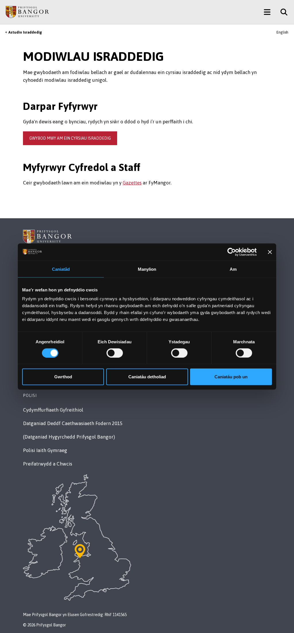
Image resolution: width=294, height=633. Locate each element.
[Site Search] (281, 12)
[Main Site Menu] (267, 12)
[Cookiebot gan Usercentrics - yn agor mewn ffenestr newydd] (231, 252)
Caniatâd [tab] (61, 268)
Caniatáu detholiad (147, 376)
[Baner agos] (270, 252)
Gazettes (132, 183)
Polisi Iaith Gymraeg (45, 450)
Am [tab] (233, 268)
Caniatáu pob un (230, 376)
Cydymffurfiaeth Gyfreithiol (53, 410)
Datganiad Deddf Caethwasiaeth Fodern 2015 (72, 423)
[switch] (115, 352)
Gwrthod (63, 376)
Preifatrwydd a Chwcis (47, 464)
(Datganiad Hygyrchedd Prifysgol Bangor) (69, 437)
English (282, 32)
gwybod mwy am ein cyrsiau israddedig (70, 138)
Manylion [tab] (147, 268)
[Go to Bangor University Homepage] (27, 12)
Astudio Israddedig (25, 32)
